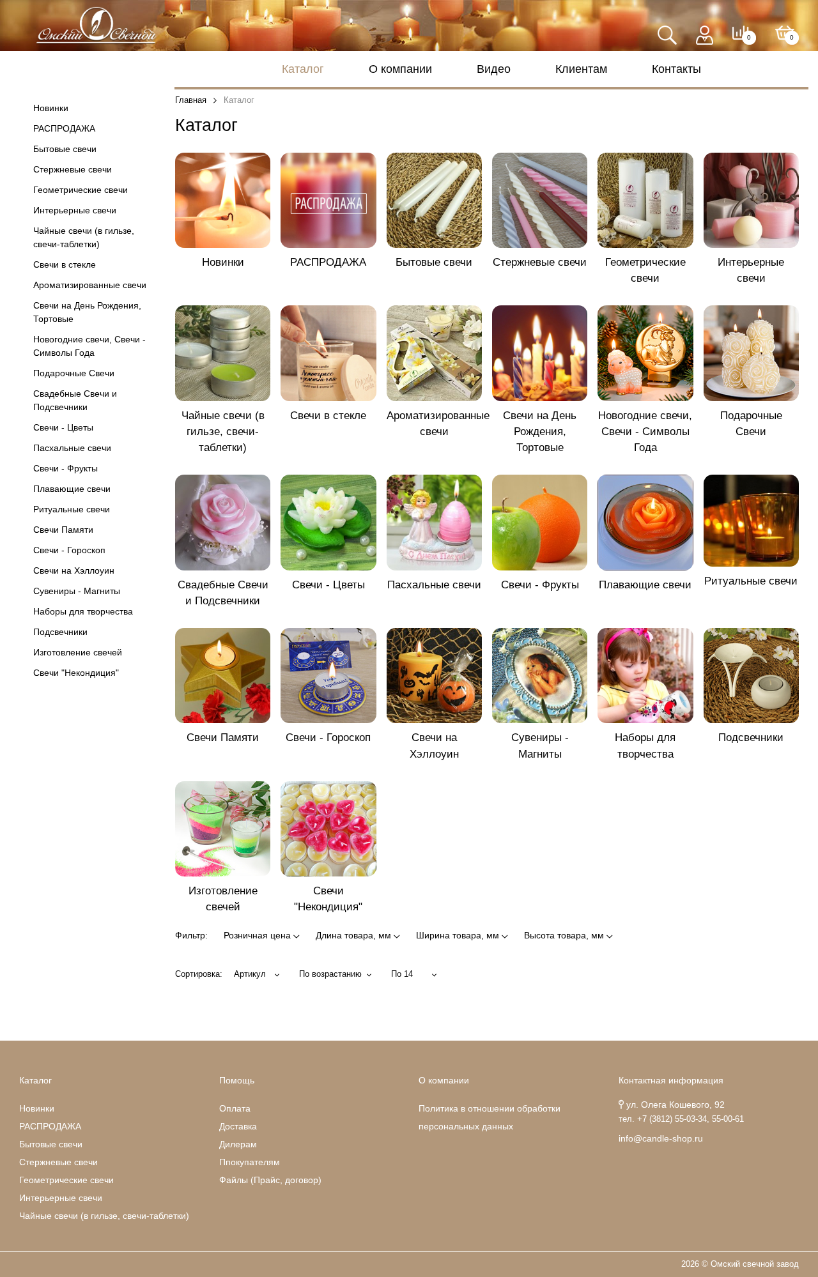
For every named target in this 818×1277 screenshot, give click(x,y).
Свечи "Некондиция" (76, 673)
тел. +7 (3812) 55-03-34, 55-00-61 (681, 1119)
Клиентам (581, 69)
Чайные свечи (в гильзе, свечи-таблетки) (83, 237)
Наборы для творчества (83, 611)
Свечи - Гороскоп (69, 550)
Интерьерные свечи (74, 210)
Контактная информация (671, 1080)
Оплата (235, 1108)
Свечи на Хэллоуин (73, 570)
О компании (400, 69)
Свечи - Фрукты (65, 468)
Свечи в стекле (64, 264)
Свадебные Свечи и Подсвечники (75, 400)
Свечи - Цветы (63, 427)
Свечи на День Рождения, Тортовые (87, 312)
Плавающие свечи (72, 489)
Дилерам (238, 1144)
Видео (494, 69)
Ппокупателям (249, 1162)
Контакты (676, 69)
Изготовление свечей (77, 652)
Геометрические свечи (80, 190)
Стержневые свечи (72, 169)
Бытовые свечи (64, 149)
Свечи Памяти (63, 529)
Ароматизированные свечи (89, 285)
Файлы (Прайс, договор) (270, 1180)
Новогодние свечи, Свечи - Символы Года (89, 346)
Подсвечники (60, 632)
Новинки (50, 108)
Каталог (303, 69)
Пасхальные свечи (72, 448)
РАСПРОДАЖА (64, 128)
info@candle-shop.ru (661, 1138)
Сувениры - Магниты (76, 591)
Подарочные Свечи (73, 373)
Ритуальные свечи (71, 509)
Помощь (236, 1080)
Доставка (238, 1126)
